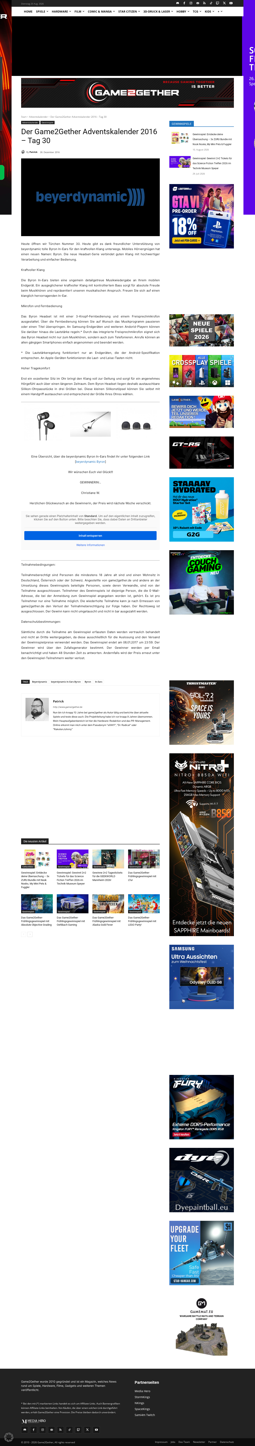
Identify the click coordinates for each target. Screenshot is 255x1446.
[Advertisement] (127, 46)
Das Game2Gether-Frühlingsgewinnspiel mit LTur (142, 876)
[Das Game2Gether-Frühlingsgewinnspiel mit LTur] (144, 859)
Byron (88, 681)
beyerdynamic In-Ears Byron (66, 681)
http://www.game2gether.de (67, 707)
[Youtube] (231, 3)
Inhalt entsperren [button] (90, 535)
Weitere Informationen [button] (90, 545)
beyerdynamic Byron (90, 462)
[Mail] (198, 3)
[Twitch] (218, 3)
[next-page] (29, 934)
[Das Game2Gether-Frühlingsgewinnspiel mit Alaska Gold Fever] (108, 903)
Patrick (33, 151)
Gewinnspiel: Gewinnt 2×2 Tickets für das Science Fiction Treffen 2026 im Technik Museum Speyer (212, 163)
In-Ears (98, 681)
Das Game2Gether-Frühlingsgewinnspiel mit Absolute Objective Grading (36, 921)
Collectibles (27, 866)
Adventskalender (38, 116)
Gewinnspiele (181, 123)
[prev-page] (23, 934)
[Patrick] (23, 152)
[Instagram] (191, 3)
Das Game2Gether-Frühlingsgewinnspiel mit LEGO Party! (142, 921)
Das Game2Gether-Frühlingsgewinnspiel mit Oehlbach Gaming (71, 921)
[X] (224, 3)
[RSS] (204, 3)
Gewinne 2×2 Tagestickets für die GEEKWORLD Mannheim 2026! (107, 876)
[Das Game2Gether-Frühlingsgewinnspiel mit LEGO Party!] (144, 903)
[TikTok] (211, 3)
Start (23, 116)
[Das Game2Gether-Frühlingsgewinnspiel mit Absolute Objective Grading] (37, 903)
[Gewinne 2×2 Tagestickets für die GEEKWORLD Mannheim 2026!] (108, 859)
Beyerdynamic (39, 681)
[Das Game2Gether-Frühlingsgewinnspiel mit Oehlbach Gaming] (72, 903)
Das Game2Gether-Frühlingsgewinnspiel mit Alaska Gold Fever (106, 921)
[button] (9, 1437)
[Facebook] (184, 3)
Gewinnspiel (47, 122)
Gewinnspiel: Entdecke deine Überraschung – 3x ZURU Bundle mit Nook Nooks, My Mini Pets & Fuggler (35, 880)
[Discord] (178, 3)
